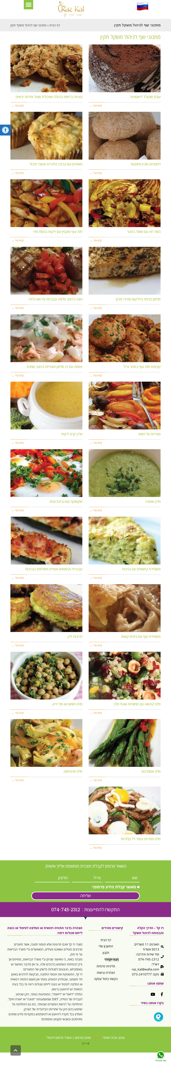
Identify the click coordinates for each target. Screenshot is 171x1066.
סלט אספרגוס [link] (151, 771)
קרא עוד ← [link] (96, 105)
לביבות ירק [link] (75, 636)
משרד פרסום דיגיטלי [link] (59, 1037)
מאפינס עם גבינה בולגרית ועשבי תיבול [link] (55, 164)
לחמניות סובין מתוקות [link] (146, 164)
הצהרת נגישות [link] (106, 972)
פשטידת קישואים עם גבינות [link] (141, 569)
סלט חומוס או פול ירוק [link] (67, 704)
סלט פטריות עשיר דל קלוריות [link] (141, 838)
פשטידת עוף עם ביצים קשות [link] (141, 636)
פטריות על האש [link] (150, 434)
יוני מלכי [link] (96, 1037)
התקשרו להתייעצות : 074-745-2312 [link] (85, 909)
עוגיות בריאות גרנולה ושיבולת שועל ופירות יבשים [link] (49, 96)
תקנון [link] (106, 952)
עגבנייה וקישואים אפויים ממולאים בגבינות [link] (53, 569)
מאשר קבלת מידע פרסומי (114, 887)
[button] (28, 4)
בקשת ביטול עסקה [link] (106, 979)
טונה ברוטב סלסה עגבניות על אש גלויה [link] (55, 299)
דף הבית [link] (106, 940)
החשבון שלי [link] (106, 946)
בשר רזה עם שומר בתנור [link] (144, 231)
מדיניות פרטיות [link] (106, 966)
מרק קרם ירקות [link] (71, 434)
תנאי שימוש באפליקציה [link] (111, 959)
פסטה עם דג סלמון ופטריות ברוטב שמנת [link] (54, 366)
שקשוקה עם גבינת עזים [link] (66, 501)
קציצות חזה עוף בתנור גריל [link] (142, 366)
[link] (5, 130)
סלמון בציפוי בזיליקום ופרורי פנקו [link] (138, 299)
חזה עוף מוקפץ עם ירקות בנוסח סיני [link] (57, 231)
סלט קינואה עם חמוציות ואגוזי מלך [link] (137, 704)
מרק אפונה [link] (153, 501)
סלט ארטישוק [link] (73, 771)
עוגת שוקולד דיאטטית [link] (145, 96)
